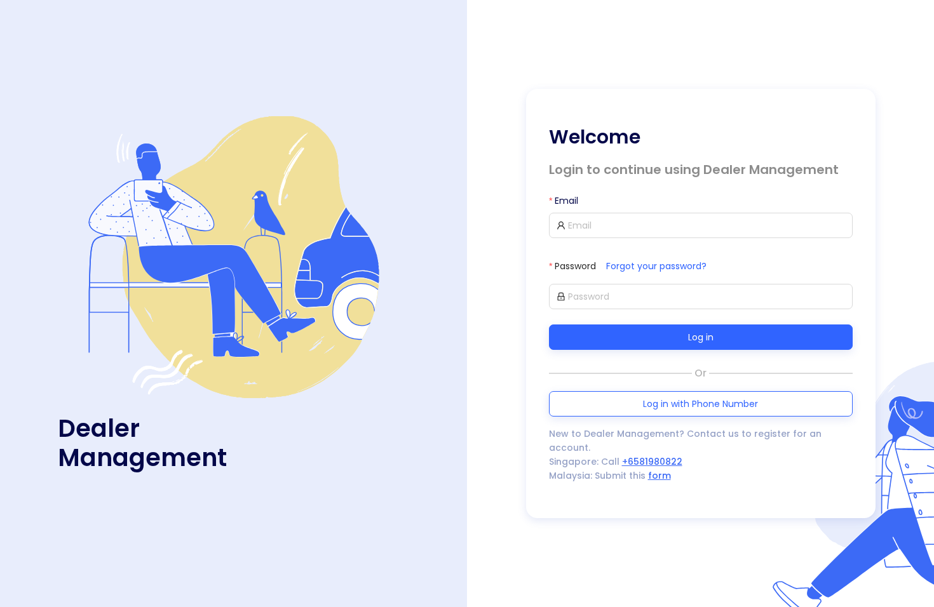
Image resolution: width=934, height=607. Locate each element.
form (659, 475)
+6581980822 (652, 461)
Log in (701, 337)
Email (566, 200)
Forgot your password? (656, 266)
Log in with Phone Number (700, 403)
